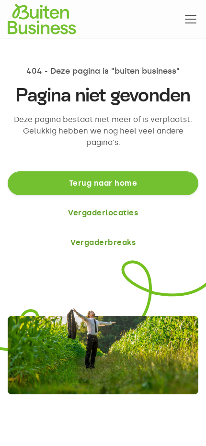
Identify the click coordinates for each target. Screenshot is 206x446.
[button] (188, 19)
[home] (42, 19)
